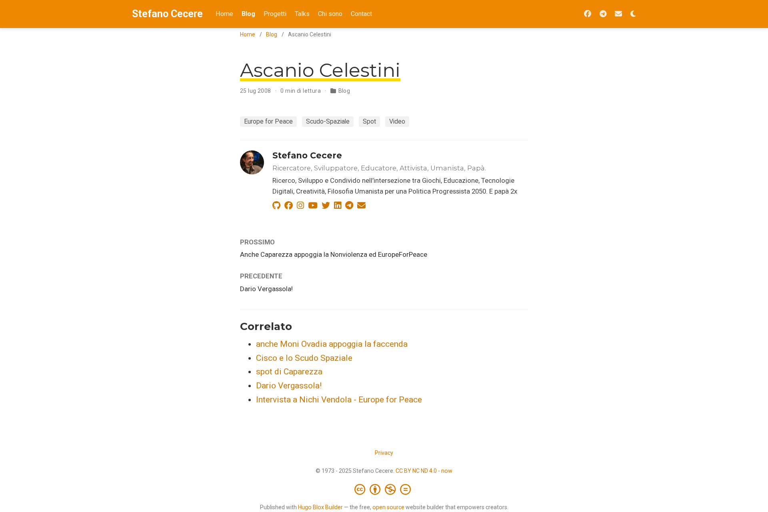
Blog (271, 34)
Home (247, 34)
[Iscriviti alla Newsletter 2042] (618, 14)
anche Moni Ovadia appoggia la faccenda (332, 344)
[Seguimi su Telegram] (603, 14)
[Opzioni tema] (633, 14)
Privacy (384, 453)
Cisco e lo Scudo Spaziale (304, 358)
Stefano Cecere (167, 14)
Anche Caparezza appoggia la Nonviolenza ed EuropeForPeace (333, 254)
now (446, 471)
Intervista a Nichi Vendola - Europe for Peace (339, 399)
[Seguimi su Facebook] (587, 14)
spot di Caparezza (289, 371)
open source (388, 507)
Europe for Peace (268, 121)
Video (397, 121)
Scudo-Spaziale (328, 121)
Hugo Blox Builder (320, 507)
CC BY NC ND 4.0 (416, 471)
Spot (369, 121)
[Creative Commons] (384, 489)
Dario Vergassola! (266, 289)
